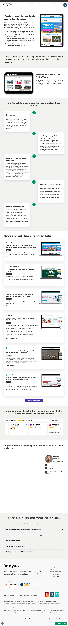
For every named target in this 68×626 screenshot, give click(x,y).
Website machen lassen (30, 612)
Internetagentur (38, 579)
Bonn (5, 595)
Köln (8, 595)
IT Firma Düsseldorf (34, 601)
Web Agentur (20, 607)
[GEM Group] (50, 321)
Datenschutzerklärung (54, 578)
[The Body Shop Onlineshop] (50, 272)
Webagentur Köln (57, 603)
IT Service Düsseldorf (38, 603)
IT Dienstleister (38, 583)
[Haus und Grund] (50, 248)
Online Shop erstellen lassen (40, 567)
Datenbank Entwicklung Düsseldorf (56, 599)
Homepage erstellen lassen (35, 608)
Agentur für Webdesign (8, 613)
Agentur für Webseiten (53, 612)
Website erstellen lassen (39, 571)
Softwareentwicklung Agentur (21, 612)
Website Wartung (38, 581)
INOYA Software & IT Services (55, 618)
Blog (51, 586)
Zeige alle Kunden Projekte (33, 400)
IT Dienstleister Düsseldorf (21, 603)
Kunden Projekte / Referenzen (56, 574)
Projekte (18, 3)
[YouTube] (30, 618)
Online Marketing (56, 3)
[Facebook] (28, 618)
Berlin (20, 595)
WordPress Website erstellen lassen (43, 607)
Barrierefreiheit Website (32, 607)
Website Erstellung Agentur (8, 610)
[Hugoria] (50, 297)
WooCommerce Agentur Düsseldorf (10, 603)
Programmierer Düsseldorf (45, 599)
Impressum (52, 580)
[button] (63, 429)
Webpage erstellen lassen (45, 608)
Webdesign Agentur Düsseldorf (53, 601)
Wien (28, 595)
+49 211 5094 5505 (52, 465)
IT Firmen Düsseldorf (26, 601)
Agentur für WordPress (45, 612)
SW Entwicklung (15, 613)
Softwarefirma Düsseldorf (36, 599)
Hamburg (24, 595)
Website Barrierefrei (37, 612)
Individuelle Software (21, 613)
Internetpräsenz (38, 575)
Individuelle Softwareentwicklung (10, 612)
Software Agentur (38, 577)
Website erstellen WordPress (53, 607)
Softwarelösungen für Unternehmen (57, 610)
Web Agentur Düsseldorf (8, 599)
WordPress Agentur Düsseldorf (43, 601)
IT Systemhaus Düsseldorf (18, 601)
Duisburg (16, 595)
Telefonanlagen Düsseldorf (30, 603)
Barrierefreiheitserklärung (55, 576)
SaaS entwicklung (25, 607)
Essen (31, 595)
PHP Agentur (48, 610)
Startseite (6, 7)
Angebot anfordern (56, 0)
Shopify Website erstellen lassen (15, 608)
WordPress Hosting (26, 610)
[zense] (50, 353)
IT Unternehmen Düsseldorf (27, 599)
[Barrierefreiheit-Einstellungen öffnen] (65, 5)
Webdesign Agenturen (42, 610)
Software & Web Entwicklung (29, 3)
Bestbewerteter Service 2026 (12, 585)
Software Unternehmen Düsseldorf (48, 603)
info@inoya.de (51, 468)
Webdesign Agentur (14, 607)
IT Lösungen (47, 3)
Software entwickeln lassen (40, 569)
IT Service (40, 3)
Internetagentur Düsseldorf (8, 601)
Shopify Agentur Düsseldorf (17, 599)
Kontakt (51, 584)
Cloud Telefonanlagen (39, 573)
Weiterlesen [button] (47, 433)
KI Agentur (27, 613)
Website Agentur (7, 608)
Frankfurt (12, 595)
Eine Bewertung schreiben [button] (56, 420)
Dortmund (35, 595)
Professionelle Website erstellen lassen (55, 608)
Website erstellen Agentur (18, 610)
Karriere (51, 582)
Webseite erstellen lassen (34, 610)
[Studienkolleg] (50, 380)
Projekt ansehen (10, 257)
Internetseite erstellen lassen (26, 608)
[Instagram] (25, 618)
